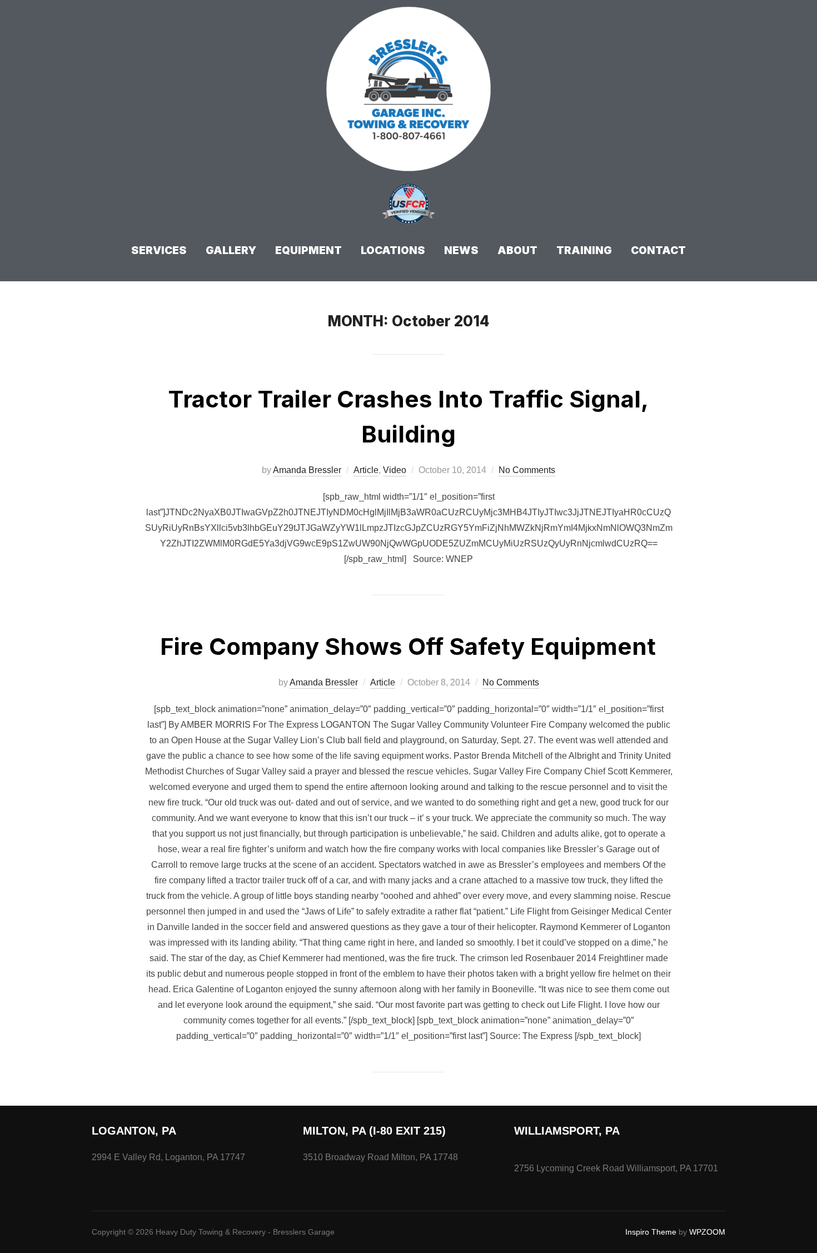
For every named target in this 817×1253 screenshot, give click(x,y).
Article (365, 470)
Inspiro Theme (650, 1231)
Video (394, 470)
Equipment (308, 250)
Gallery (231, 250)
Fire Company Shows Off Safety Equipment (408, 646)
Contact (658, 250)
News (461, 250)
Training (584, 250)
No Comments (527, 470)
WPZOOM (707, 1231)
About (517, 250)
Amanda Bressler (307, 470)
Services (159, 250)
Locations (393, 250)
